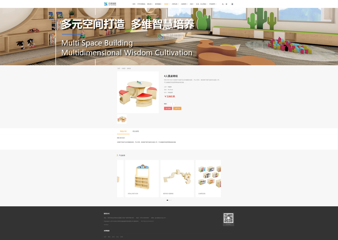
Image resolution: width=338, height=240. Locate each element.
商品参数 (136, 131)
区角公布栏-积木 (125, 193)
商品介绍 (123, 131)
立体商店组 (193, 193)
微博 (121, 237)
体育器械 (158, 4)
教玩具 (149, 4)
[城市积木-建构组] (169, 177)
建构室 (129, 68)
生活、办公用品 (201, 4)
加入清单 (168, 108)
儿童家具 (183, 4)
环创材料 (212, 4)
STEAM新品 (141, 4)
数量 (165, 104)
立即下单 (177, 108)
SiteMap (106, 224)
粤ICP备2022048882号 (147, 221)
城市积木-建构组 (160, 193)
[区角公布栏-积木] (134, 177)
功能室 (166, 4)
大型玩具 (174, 4)
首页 (134, 4)
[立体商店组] (204, 177)
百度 (105, 237)
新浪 (113, 237)
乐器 (191, 4)
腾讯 (109, 237)
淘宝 (117, 237)
